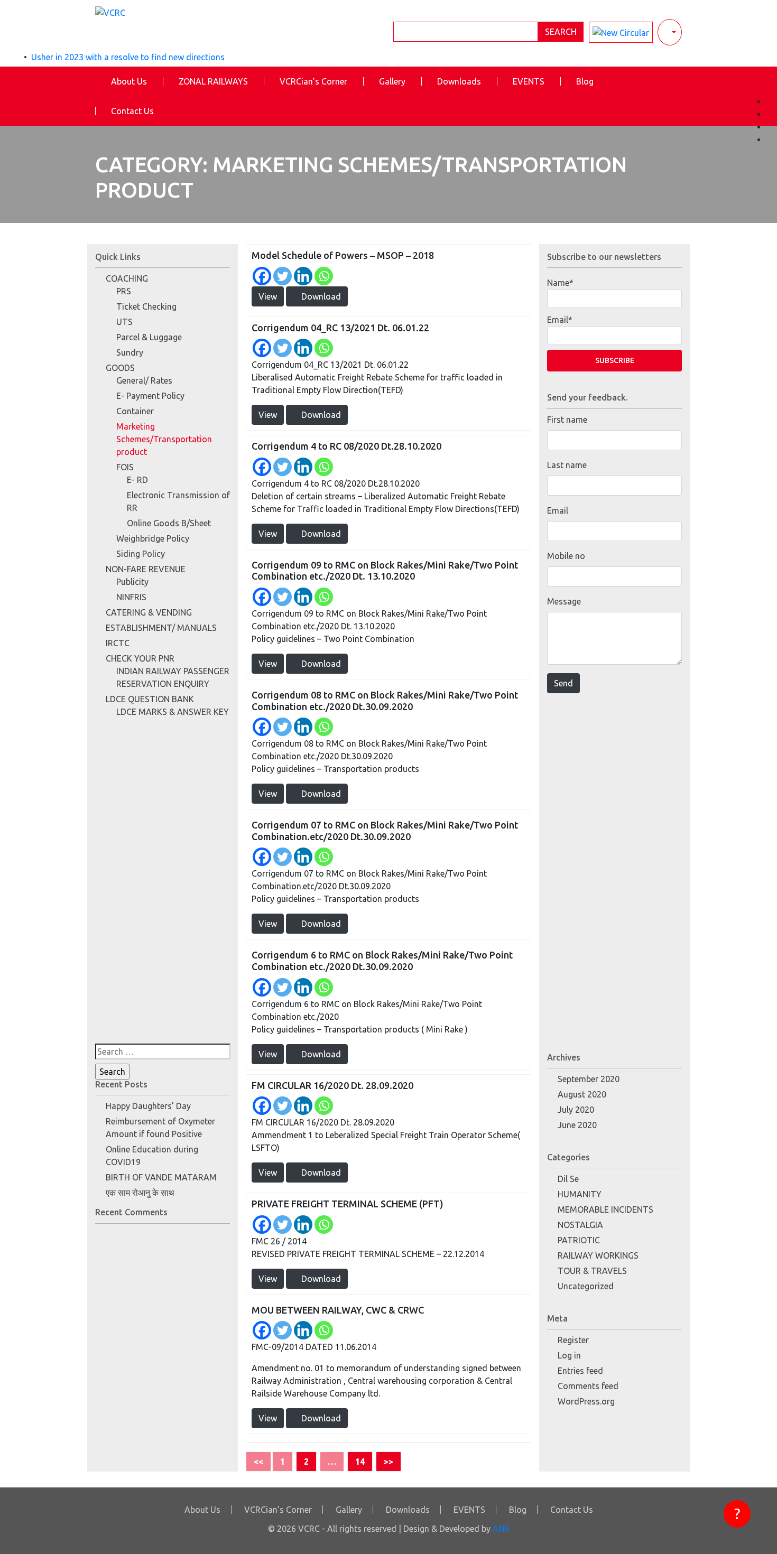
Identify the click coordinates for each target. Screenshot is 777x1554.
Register (573, 1340)
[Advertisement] (162, 885)
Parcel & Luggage (149, 337)
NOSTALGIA (580, 1225)
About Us (129, 81)
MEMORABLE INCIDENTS (605, 1209)
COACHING (127, 278)
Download (320, 296)
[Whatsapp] (323, 276)
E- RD (137, 480)
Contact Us (132, 111)
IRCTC (118, 643)
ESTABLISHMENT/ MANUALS (161, 627)
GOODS (120, 368)
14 (360, 1461)
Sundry (129, 352)
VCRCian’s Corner (313, 81)
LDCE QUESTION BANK (150, 699)
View (267, 296)
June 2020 (577, 1125)
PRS (123, 291)
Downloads (459, 81)
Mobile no (566, 556)
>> (388, 1461)
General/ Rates (144, 380)
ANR (501, 1528)
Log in (569, 1355)
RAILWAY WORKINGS (598, 1255)
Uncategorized (586, 1286)
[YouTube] (771, 126)
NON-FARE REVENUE (146, 569)
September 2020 (588, 1079)
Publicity (132, 582)
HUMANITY (580, 1194)
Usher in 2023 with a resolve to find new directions (128, 57)
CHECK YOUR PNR (140, 658)
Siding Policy (140, 554)
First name (567, 419)
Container (135, 411)
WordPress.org (586, 1401)
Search (561, 31)
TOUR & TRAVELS (592, 1271)
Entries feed (580, 1370)
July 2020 (576, 1109)
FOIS (125, 467)
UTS (124, 322)
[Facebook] (262, 276)
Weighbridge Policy (152, 538)
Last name (567, 465)
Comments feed (588, 1386)
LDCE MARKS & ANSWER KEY (172, 711)
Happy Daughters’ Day (148, 1106)
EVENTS (528, 81)
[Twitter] (282, 276)
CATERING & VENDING (149, 612)
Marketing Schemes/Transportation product (164, 439)
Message (564, 601)
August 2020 (582, 1094)
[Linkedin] (303, 276)
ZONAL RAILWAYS (213, 81)
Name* (560, 282)
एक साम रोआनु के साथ (140, 1192)
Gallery (392, 81)
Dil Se (568, 1179)
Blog (585, 81)
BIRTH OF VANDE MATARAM (161, 1177)
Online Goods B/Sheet (169, 523)
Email (557, 510)
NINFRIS (131, 597)
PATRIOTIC (579, 1240)
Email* (559, 319)
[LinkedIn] (771, 139)
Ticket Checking (146, 306)
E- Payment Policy (150, 396)
